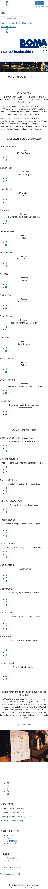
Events (9, 838)
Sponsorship (12, 843)
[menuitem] (6, 22)
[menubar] (24, 19)
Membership (12, 840)
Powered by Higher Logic (24, 888)
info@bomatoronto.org (13, 820)
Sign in (40, 3)
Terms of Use (12, 860)
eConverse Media (13, 874)
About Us (10, 835)
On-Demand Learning (21, 23)
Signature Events (24, 724)
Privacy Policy (12, 858)
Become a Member (41, 6)
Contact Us (5, 23)
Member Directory (8, 26)
